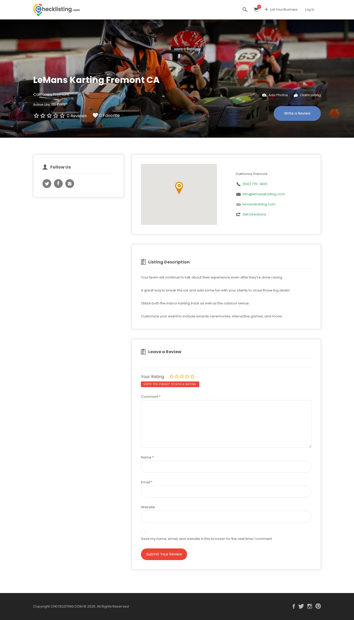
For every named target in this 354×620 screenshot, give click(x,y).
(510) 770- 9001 (255, 184)
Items (256, 9)
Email (146, 482)
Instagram (309, 606)
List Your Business (284, 9)
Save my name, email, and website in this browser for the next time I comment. (207, 538)
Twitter (301, 606)
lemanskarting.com (259, 204)
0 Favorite (109, 116)
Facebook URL (58, 183)
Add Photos (278, 95)
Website (148, 507)
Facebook (294, 606)
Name (147, 457)
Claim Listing (310, 95)
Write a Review (297, 113)
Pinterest (318, 606)
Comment (150, 396)
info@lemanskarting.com (264, 194)
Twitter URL (47, 183)
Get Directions (254, 214)
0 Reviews (77, 116)
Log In (309, 9)
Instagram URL (69, 183)
